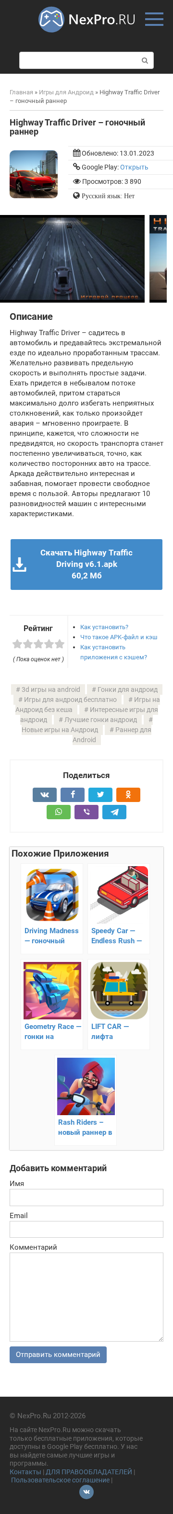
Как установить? (104, 627)
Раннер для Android (112, 735)
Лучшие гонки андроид (100, 719)
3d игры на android (51, 689)
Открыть (134, 167)
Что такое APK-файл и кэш (119, 637)
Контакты (25, 1472)
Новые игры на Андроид (60, 730)
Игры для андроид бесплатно (70, 699)
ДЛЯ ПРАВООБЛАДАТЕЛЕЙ (89, 1472)
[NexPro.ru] (86, 37)
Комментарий (33, 1247)
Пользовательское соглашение (60, 1480)
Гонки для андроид (128, 689)
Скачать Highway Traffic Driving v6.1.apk (86, 564)
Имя (17, 1183)
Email (19, 1215)
